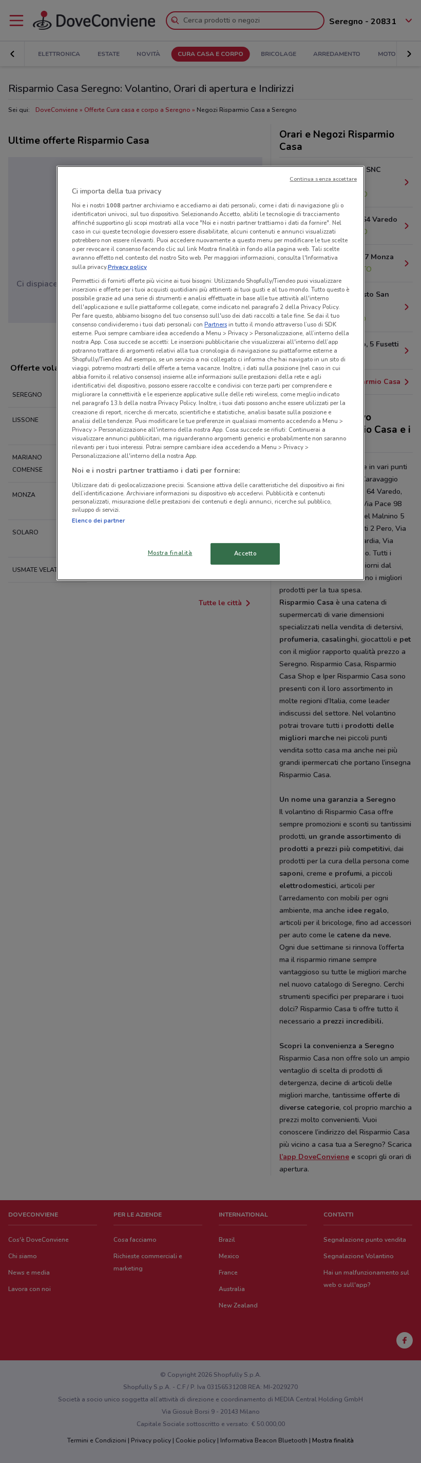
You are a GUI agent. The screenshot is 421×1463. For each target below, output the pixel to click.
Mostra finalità (170, 553)
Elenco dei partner (98, 520)
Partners (215, 324)
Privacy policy (127, 266)
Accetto (245, 553)
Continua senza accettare (323, 178)
